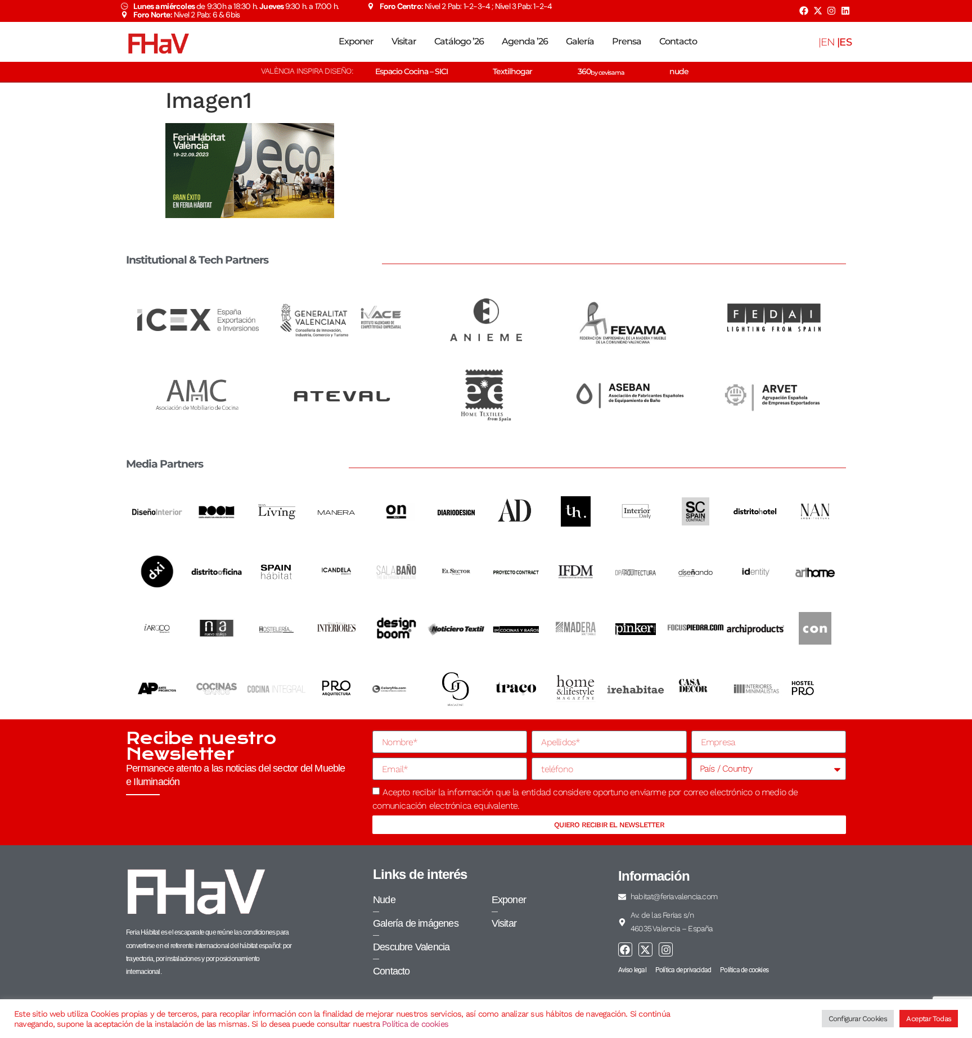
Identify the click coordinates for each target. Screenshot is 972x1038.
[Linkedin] (845, 10)
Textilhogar (512, 71)
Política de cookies (415, 1024)
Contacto (678, 41)
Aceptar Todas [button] (928, 1018)
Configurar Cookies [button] (858, 1018)
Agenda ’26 (525, 41)
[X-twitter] (817, 10)
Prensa (626, 41)
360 (601, 71)
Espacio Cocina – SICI (411, 71)
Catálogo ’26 (459, 41)
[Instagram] (831, 10)
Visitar (404, 41)
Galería (580, 41)
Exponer (356, 41)
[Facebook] (804, 10)
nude (678, 71)
